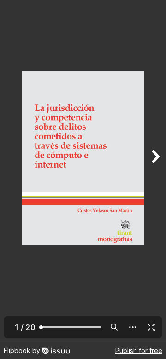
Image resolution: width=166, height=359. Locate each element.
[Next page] (155, 171)
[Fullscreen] (151, 327)
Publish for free (138, 350)
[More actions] (133, 327)
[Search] (114, 327)
